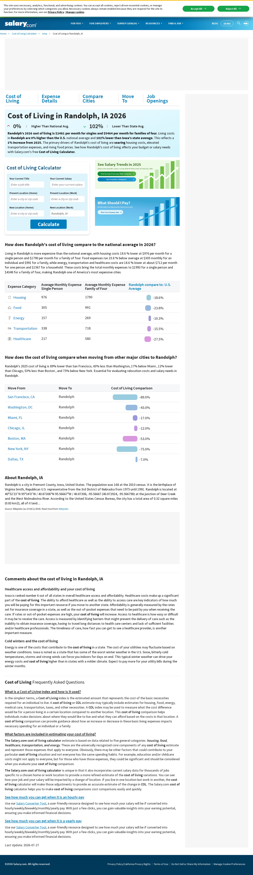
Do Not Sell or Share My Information (191, 864)
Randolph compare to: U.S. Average (150, 286)
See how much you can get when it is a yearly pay (43, 820)
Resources (153, 23)
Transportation (25, 328)
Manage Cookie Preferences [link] (229, 864)
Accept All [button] (196, 8)
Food (17, 307)
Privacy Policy (56, 12)
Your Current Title (19, 178)
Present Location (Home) (23, 193)
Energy (18, 318)
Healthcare (22, 339)
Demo (227, 23)
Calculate (48, 224)
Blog (215, 23)
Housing (19, 297)
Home (3, 33)
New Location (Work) (61, 207)
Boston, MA (17, 438)
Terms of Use (161, 864)
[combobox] (26, 184)
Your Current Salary (61, 178)
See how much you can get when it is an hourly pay (44, 797)
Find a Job (174, 23)
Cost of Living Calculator (24, 33)
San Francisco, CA (21, 396)
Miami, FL (15, 417)
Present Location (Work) (63, 193)
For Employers (99, 23)
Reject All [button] (231, 8)
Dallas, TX (15, 459)
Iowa (44, 33)
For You (76, 23)
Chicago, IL (16, 428)
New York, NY (18, 448)
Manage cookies (75, 12)
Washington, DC (20, 407)
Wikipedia (63, 508)
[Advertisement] (126, 64)
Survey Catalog (127, 23)
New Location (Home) (21, 207)
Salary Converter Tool (31, 803)
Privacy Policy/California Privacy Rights (129, 864)
